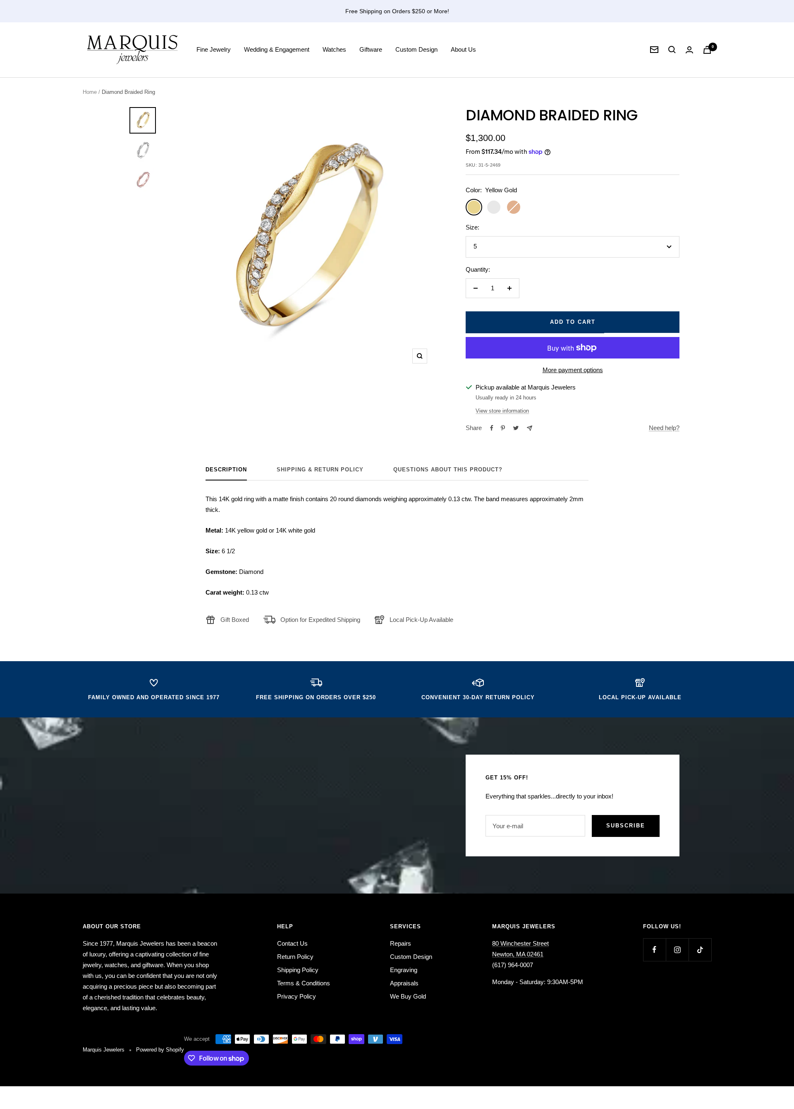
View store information (502, 411)
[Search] (672, 49)
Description (226, 469)
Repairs (400, 943)
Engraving (403, 969)
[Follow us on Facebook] (654, 949)
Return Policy (295, 956)
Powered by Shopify (160, 1050)
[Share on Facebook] (491, 428)
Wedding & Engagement (276, 49)
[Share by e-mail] (529, 428)
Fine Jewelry (213, 49)
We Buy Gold (408, 996)
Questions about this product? (447, 469)
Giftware (370, 49)
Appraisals (404, 983)
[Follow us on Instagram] (677, 949)
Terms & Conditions (303, 983)
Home (90, 92)
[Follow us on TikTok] (700, 949)
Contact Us (292, 943)
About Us (463, 49)
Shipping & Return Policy (320, 469)
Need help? (664, 427)
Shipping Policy (297, 969)
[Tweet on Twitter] (515, 428)
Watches (334, 49)
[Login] (689, 49)
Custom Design (416, 49)
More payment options (573, 369)
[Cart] (707, 50)
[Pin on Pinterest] (503, 428)
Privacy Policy (296, 996)
